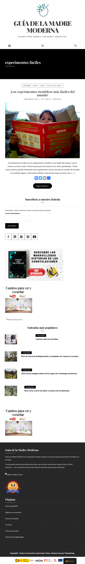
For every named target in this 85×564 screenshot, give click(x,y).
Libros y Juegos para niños (51, 86)
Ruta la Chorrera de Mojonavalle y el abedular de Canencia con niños (49, 356)
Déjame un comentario (13, 512)
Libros (35, 86)
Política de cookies (12, 531)
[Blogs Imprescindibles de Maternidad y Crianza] (13, 474)
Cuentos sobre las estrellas (47, 339)
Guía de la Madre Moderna (42, 26)
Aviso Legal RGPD (11, 506)
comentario (56, 99)
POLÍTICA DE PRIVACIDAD (14, 537)
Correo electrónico (13, 213)
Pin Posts (8, 525)
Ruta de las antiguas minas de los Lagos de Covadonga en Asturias (49, 373)
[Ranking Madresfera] (13, 319)
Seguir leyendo (42, 186)
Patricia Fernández (12, 519)
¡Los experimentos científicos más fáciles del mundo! (42, 93)
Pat (50, 99)
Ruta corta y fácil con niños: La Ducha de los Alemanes (46, 391)
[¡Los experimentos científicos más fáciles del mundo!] (42, 130)
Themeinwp (69, 553)
